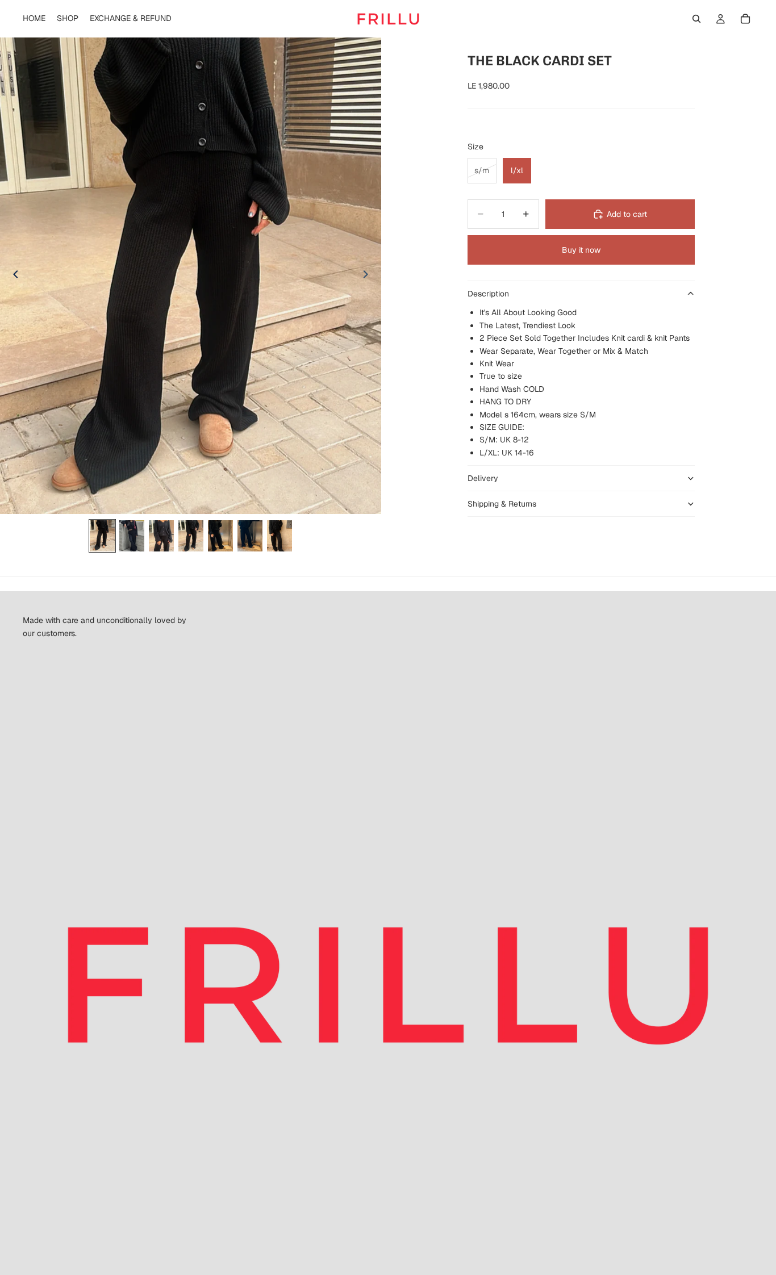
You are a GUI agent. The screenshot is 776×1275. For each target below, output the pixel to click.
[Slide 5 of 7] (220, 535)
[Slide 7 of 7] (279, 535)
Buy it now (581, 250)
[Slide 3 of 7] (161, 535)
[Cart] (745, 18)
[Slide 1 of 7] (102, 535)
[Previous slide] (12, 276)
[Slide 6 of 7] (249, 535)
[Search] (696, 18)
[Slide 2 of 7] (131, 535)
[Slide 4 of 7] (190, 535)
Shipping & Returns (502, 504)
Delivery (483, 478)
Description (488, 294)
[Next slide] (368, 276)
